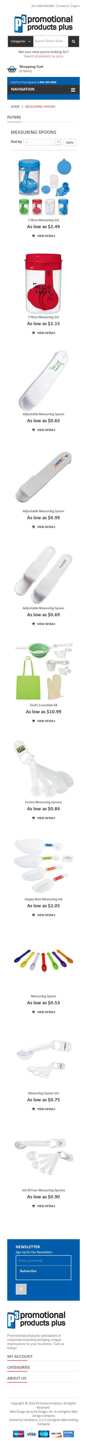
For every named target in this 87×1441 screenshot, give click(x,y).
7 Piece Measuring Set (43, 220)
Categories (18, 1367)
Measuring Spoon (43, 996)
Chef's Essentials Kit (44, 705)
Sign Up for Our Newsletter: (34, 1252)
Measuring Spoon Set (43, 1093)
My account (20, 1356)
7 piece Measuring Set (43, 317)
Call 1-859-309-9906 (43, 6)
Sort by (16, 141)
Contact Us (63, 6)
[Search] (73, 41)
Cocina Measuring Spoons (43, 802)
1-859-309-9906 (46, 82)
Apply (69, 142)
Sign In (76, 6)
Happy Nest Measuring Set (44, 899)
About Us (16, 1378)
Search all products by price (43, 56)
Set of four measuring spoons (43, 1190)
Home (15, 107)
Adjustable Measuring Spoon (43, 414)
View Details (45, 236)
